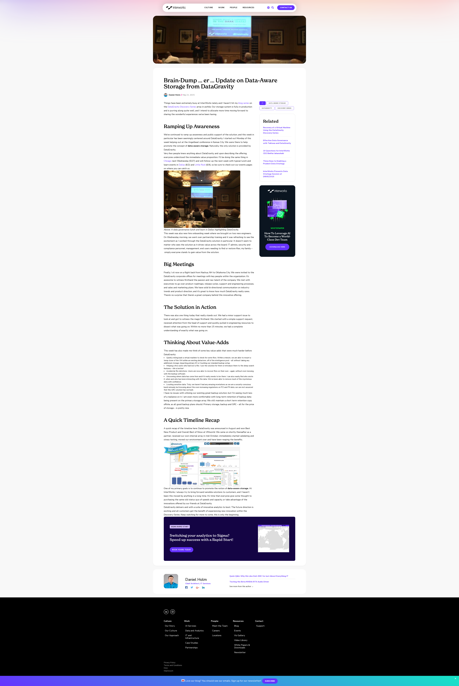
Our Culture (171, 630)
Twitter (192, 587)
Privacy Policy (169, 662)
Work (187, 621)
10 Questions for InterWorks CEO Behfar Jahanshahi (276, 152)
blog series (243, 103)
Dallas (182, 164)
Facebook (186, 587)
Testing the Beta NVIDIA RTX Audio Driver (249, 581)
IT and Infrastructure (192, 636)
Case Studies (191, 643)
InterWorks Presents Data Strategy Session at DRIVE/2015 (275, 174)
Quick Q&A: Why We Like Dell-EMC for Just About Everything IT (259, 576)
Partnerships (191, 647)
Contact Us (286, 7)
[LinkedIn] (166, 613)
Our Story (170, 626)
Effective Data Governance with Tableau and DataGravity (277, 141)
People (214, 621)
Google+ (197, 587)
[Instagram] (172, 613)
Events (237, 630)
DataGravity (267, 108)
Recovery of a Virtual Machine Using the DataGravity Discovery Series (276, 130)
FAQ (166, 668)
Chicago (167, 160)
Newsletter (240, 652)
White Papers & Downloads (242, 646)
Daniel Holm (174, 95)
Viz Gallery (239, 635)
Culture (168, 621)
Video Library (240, 640)
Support (260, 626)
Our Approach (172, 635)
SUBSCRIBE (270, 681)
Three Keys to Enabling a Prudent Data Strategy (274, 162)
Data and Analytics (194, 630)
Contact (259, 621)
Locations (216, 635)
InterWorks (176, 8)
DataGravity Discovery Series (182, 106)
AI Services (190, 626)
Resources (238, 621)
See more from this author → (241, 586)
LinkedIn (203, 587)
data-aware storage (277, 103)
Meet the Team (220, 626)
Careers (216, 630)
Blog (236, 626)
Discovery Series (284, 108)
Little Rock (200, 164)
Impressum (168, 671)
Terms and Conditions (173, 665)
